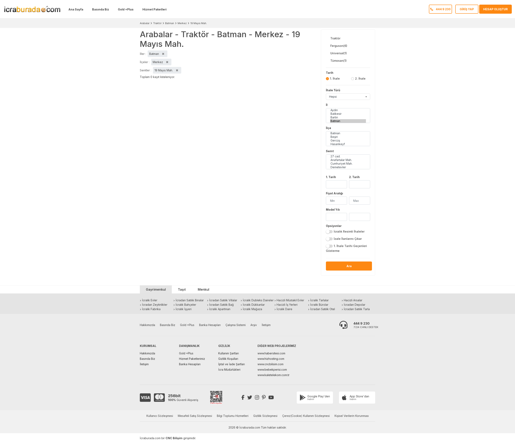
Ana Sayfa (75, 9)
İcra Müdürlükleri (229, 369)
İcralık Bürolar (319, 304)
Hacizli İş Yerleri (287, 304)
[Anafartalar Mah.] (348, 160)
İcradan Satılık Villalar (223, 300)
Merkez (182, 23)
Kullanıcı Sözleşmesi (159, 415)
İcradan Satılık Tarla (357, 309)
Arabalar (144, 23)
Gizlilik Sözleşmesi (265, 415)
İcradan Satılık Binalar (190, 300)
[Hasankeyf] (348, 144)
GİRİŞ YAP (467, 9)
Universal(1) (338, 53)
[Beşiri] (348, 137)
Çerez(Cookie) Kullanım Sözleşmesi (306, 415)
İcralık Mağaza (252, 309)
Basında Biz (100, 9)
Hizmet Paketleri (154, 9)
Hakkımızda (147, 325)
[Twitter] (249, 397)
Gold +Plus (126, 9)
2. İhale (360, 78)
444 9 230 (361, 323)
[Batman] (348, 121)
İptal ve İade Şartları (231, 364)
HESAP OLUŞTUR (495, 9)
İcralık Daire (284, 309)
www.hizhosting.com (271, 358)
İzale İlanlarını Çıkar (348, 238)
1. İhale (335, 78)
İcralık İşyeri (184, 309)
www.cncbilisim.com (270, 364)
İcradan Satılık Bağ (221, 304)
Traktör (157, 23)
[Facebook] (242, 397)
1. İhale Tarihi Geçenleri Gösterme (346, 248)
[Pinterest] (264, 397)
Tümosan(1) (338, 60)
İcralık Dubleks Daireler (258, 300)
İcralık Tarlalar (319, 300)
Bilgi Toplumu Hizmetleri (232, 415)
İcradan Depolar (354, 304)
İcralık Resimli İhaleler (349, 231)
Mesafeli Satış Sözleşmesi (195, 415)
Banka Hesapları (210, 325)
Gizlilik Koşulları (228, 358)
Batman (169, 23)
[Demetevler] (348, 167)
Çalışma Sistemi (236, 325)
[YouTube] (271, 397)
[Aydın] (348, 110)
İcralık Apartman (219, 309)
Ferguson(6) (338, 45)
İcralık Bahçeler (186, 304)
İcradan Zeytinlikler (154, 304)
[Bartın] (348, 117)
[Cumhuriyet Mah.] (348, 163)
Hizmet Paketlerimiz (192, 358)
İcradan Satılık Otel (322, 309)
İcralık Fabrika (151, 309)
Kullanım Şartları (228, 353)
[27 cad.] (348, 156)
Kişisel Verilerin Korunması (352, 415)
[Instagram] (257, 397)
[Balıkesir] (348, 114)
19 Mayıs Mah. (198, 23)
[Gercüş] (348, 140)
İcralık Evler (149, 300)
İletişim (266, 325)
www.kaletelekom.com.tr (273, 375)
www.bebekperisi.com (272, 369)
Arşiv (253, 325)
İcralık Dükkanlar (254, 304)
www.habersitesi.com (271, 353)
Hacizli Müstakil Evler (290, 300)
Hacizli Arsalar (353, 300)
